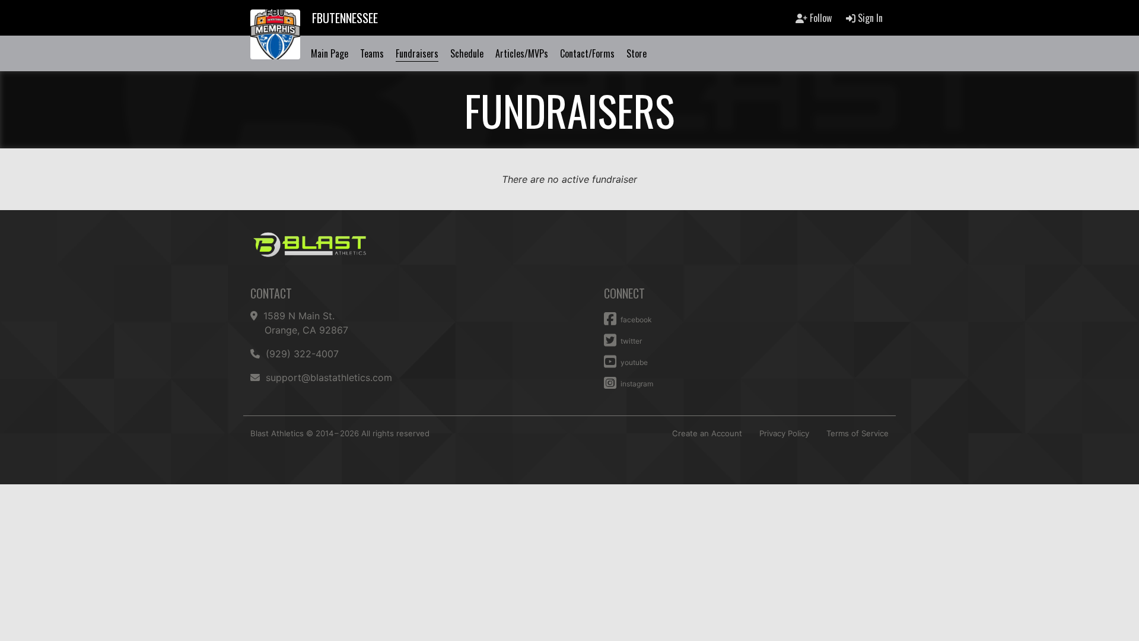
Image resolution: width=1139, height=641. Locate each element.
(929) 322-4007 (302, 354)
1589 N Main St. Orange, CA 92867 (306, 323)
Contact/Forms (587, 53)
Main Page (329, 53)
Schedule (466, 53)
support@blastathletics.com (329, 377)
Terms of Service (857, 433)
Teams (372, 53)
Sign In (869, 18)
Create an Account (707, 433)
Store (636, 53)
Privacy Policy (784, 433)
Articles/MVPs (521, 53)
